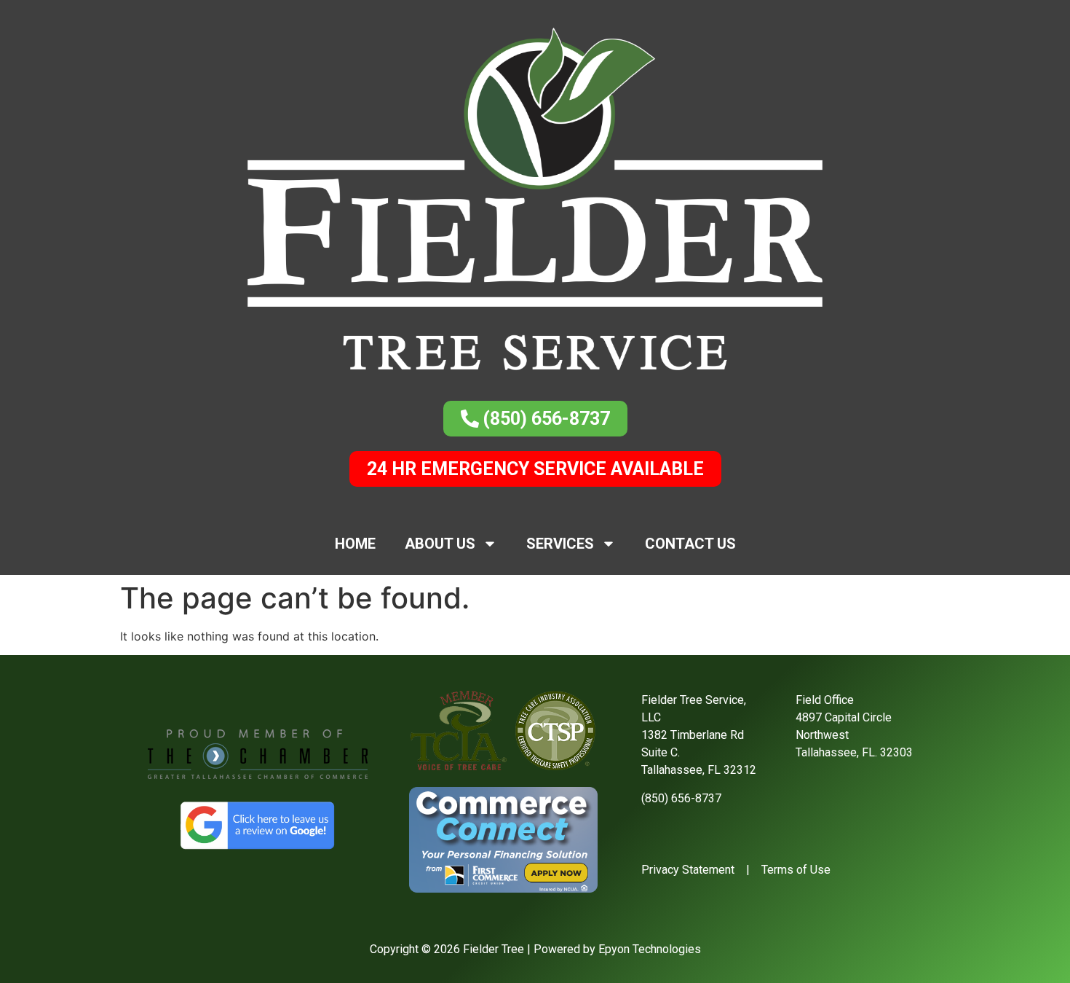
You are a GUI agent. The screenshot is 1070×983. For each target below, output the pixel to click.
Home (355, 543)
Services (560, 543)
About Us (440, 543)
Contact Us (690, 543)
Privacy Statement (687, 870)
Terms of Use (796, 870)
